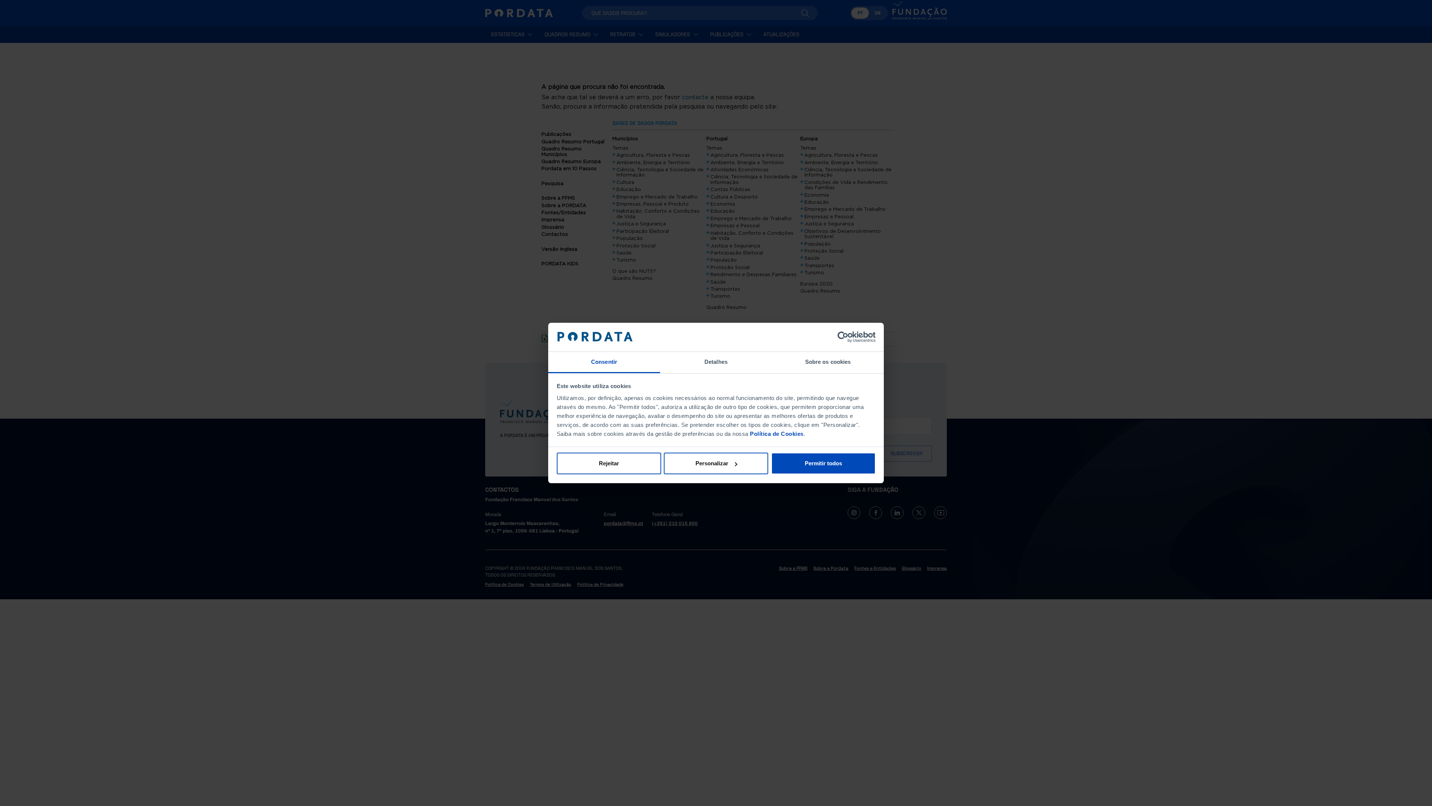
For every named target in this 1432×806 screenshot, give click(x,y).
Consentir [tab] (604, 362)
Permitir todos (823, 463)
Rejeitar (609, 463)
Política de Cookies (777, 434)
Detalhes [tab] (716, 362)
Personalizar (711, 463)
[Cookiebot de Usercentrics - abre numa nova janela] (843, 337)
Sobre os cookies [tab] (828, 362)
